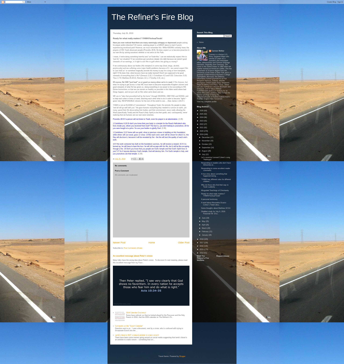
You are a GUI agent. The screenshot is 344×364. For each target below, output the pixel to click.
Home (151, 242)
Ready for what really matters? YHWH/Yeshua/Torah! (213, 195)
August (205, 151)
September (206, 148)
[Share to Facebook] (140, 159)
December (206, 137)
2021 (202, 128)
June (204, 218)
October (205, 144)
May (204, 221)
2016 (202, 246)
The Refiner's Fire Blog (152, 16)
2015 (202, 249)
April (204, 225)
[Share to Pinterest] (142, 159)
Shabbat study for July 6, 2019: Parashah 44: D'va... (213, 212)
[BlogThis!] (135, 159)
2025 (202, 114)
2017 (202, 243)
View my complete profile (206, 102)
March (204, 228)
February (205, 231)
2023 (202, 121)
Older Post (183, 242)
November (206, 141)
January (205, 235)
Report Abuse (222, 256)
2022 (202, 124)
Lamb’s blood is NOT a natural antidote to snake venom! (137, 335)
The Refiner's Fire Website (203, 258)
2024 (202, 117)
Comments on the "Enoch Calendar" (129, 326)
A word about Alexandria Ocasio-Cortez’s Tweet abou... (213, 204)
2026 (202, 111)
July (204, 154)
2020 (202, 131)
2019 (202, 134)
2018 (202, 239)
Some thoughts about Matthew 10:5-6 (215, 208)
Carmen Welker (218, 51)
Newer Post (119, 242)
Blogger (182, 356)
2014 (202, 253)
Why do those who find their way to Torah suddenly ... (214, 186)
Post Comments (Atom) (133, 248)
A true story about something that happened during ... (214, 175)
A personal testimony (209, 199)
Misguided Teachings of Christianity (215, 190)
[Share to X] (137, 159)
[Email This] (132, 159)
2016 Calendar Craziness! (136, 313)
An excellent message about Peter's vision (133, 256)
